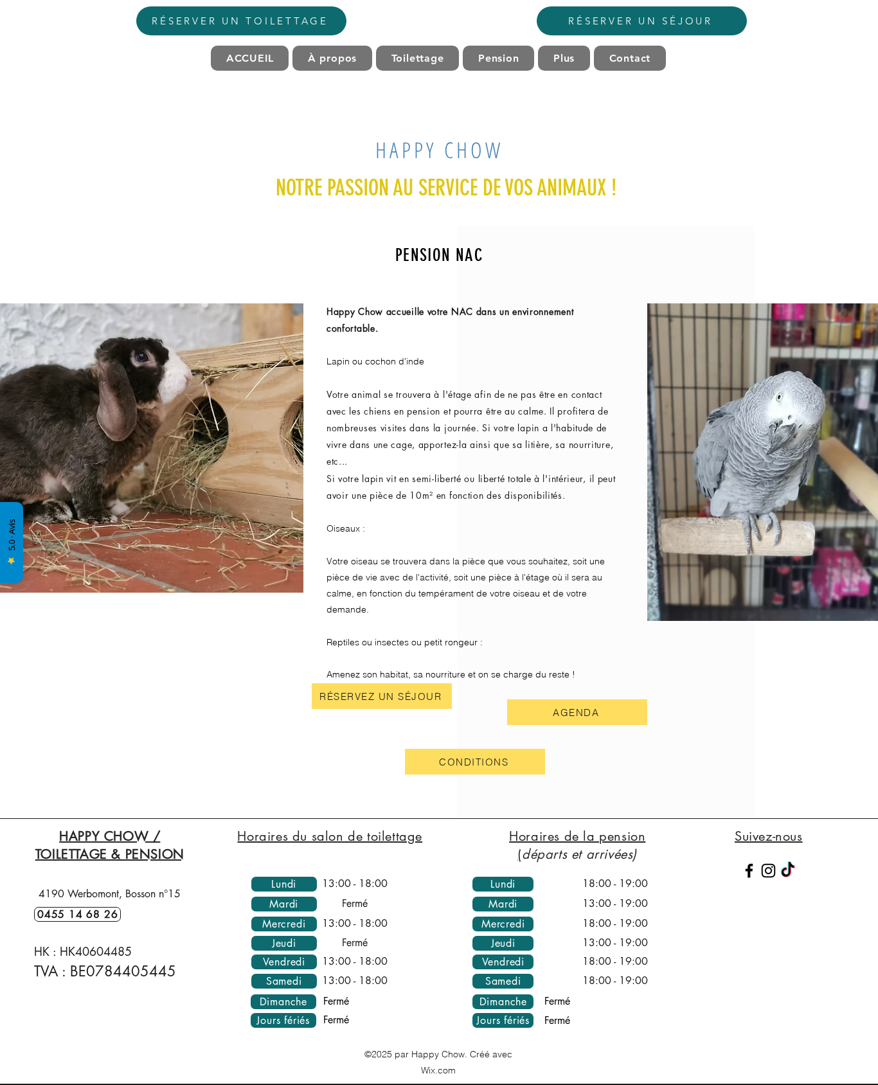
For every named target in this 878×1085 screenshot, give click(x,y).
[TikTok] (787, 870)
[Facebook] (749, 870)
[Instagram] (768, 870)
